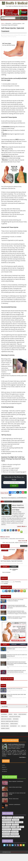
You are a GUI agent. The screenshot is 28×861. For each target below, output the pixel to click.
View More (24, 546)
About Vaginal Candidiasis (16, 781)
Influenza (15, 719)
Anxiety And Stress (18, 817)
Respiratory (13, 726)
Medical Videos (5, 723)
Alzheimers (4, 714)
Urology (23, 726)
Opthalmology (14, 833)
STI (19, 726)
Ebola (15, 714)
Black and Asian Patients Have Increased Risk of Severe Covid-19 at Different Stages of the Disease (17, 612)
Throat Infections (14, 798)
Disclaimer (4, 771)
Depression (15, 824)
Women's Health (5, 728)
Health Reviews (22, 714)
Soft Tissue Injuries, (12, 36)
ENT (18, 826)
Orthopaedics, (4, 36)
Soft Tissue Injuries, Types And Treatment (11, 561)
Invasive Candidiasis (14, 804)
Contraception (19, 822)
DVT (3, 824)
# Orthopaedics (8, 501)
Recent (5, 644)
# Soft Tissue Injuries (17, 501)
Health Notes (6, 833)
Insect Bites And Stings (15, 787)
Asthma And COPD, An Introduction (14, 688)
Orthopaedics (8, 23)
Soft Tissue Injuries (17, 23)
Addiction (9, 817)
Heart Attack (4, 716)
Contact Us (4, 769)
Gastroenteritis (16, 829)
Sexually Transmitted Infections (11, 836)
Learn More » (22, 526)
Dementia (8, 824)
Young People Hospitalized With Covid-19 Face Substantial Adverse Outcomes (17, 607)
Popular (14, 644)
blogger (5, 566)
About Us (4, 767)
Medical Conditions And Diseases (9, 721)
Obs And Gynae (5, 726)
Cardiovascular (7, 819)
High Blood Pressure (14, 716)
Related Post (5, 546)
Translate (5, 583)
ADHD (4, 817)
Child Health (15, 819)
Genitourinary (6, 831)
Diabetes (13, 826)
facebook (13, 566)
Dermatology (6, 826)
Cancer (10, 714)
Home (2, 23)
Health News (15, 831)
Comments (23, 644)
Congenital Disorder (8, 822)
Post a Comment (6, 572)
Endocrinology (6, 829)
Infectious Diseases (6, 719)
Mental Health (14, 723)
